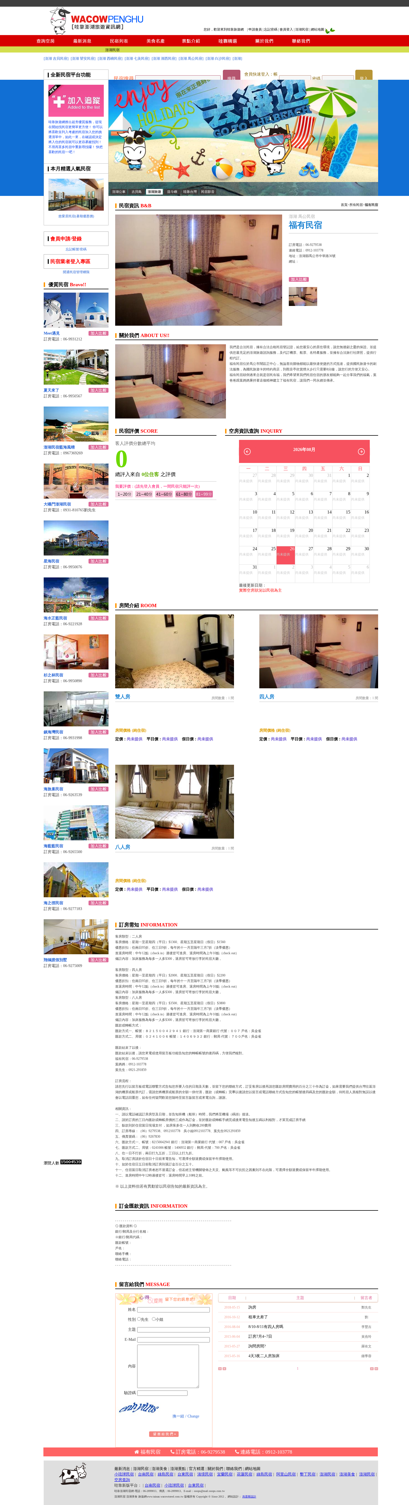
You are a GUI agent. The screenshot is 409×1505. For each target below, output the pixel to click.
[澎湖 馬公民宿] (191, 58)
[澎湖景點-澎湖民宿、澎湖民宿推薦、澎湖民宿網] (191, 45)
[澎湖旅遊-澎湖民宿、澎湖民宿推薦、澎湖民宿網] (76, 115)
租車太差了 (258, 1317)
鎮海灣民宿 (53, 732)
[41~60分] (164, 496)
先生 (145, 1319)
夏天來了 (51, 390)
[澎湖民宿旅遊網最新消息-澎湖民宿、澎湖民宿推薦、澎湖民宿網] (82, 45)
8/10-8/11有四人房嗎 (265, 1327)
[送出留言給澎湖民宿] (164, 1436)
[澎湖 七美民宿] (137, 58)
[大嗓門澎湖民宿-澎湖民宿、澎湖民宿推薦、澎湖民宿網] (76, 497)
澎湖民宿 (302, 29)
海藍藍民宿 (53, 846)
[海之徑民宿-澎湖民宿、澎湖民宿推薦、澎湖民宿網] (76, 895)
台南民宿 (146, 1474)
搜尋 (231, 78)
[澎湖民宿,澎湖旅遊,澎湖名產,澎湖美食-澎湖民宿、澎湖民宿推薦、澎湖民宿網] (243, 194)
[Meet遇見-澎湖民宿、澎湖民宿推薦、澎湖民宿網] (76, 326)
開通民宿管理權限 (76, 272)
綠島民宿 (165, 1474)
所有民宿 (356, 205)
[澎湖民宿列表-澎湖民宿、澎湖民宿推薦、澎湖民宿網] (118, 45)
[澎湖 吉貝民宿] (56, 58)
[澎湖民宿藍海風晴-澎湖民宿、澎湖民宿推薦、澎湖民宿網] (76, 440)
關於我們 (215, 1469)
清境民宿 (205, 1474)
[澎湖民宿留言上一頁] (224, 1369)
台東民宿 (185, 1474)
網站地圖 (317, 29)
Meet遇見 (52, 333)
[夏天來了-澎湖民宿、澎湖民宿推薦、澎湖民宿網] (76, 383)
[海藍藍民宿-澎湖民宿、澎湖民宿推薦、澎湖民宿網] (76, 838)
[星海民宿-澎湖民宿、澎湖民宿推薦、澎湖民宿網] (76, 554)
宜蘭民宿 (225, 1474)
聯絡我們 (234, 1469)
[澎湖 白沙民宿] (218, 58)
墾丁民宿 (308, 1474)
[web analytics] (71, 1163)
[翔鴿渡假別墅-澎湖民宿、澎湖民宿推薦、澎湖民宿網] (76, 952)
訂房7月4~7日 (260, 1336)
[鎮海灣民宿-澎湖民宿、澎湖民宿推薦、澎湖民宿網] (76, 724)
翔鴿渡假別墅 (55, 960)
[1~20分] (124, 496)
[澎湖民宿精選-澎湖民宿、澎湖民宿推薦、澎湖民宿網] (227, 45)
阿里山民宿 (286, 1474)
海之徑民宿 (53, 903)
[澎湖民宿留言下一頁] (372, 1369)
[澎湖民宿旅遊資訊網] (96, 33)
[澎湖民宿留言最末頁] (376, 1369)
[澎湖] (237, 58)
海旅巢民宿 (53, 789)
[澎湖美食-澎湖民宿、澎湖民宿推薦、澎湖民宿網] (155, 45)
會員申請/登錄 (66, 238)
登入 (364, 78)
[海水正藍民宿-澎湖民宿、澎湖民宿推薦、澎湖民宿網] (76, 611)
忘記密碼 (270, 29)
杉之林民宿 (53, 675)
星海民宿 (51, 561)
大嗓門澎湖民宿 (57, 504)
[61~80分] (184, 496)
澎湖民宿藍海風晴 (59, 447)
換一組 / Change (186, 1416)
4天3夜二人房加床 (264, 1356)
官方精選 (196, 1469)
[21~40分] (144, 496)
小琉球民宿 (124, 1474)
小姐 (159, 1319)
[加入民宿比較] (98, 334)
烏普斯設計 (249, 1496)
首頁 (344, 205)
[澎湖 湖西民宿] (164, 58)
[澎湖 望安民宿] (83, 58)
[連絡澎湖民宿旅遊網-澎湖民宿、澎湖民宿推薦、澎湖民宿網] (301, 45)
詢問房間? (257, 1346)
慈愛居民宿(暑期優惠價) (76, 216)
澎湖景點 (178, 1469)
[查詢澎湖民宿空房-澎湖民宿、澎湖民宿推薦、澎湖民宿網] (45, 45)
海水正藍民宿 (55, 618)
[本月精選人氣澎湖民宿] (76, 209)
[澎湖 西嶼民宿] (110, 58)
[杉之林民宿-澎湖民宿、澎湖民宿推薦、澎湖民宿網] (76, 668)
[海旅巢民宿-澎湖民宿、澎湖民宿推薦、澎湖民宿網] (76, 781)
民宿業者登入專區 (70, 261)
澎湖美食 (159, 1469)
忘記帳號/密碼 (76, 249)
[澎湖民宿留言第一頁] (220, 1369)
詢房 (252, 1307)
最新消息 (122, 1469)
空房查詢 (122, 1480)
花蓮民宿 (244, 1474)
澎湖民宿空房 (109, 50)
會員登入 (286, 29)
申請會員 (255, 29)
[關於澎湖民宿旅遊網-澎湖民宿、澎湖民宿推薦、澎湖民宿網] (264, 45)
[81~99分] (204, 496)
